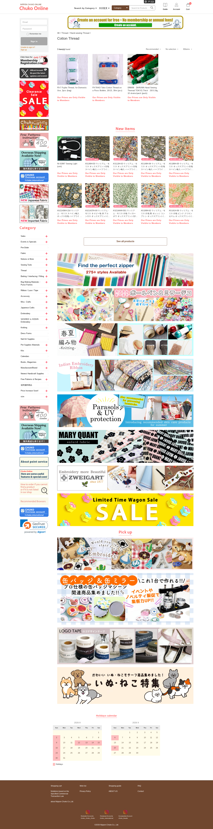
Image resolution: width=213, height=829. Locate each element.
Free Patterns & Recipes (31, 379)
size (22, 396)
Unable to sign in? (28, 47)
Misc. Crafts (26, 302)
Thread (24, 270)
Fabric (23, 253)
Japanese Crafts (27, 308)
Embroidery (25, 313)
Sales (23, 236)
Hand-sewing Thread (79, 33)
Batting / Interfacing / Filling (32, 276)
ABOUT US (113, 791)
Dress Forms (26, 333)
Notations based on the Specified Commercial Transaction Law (60, 793)
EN (152, 2)
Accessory (25, 296)
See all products (125, 241)
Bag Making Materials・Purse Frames (31, 283)
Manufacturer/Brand (29, 368)
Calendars (25, 356)
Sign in (34, 41)
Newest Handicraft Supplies (32, 373)
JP (149, 2)
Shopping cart (56, 786)
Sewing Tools (26, 265)
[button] (34, 526)
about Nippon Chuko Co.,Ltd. (62, 802)
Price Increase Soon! (29, 391)
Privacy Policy (85, 791)
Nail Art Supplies (28, 339)
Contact (141, 791)
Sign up (24, 50)
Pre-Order (25, 247)
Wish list (83, 786)
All (58, 33)
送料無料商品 (26, 385)
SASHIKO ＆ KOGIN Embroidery (29, 320)
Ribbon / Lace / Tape (29, 290)
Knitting (24, 327)
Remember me (35, 34)
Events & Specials (28, 242)
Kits (22, 351)
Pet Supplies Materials (30, 345)
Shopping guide (115, 786)
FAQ (139, 786)
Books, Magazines (28, 362)
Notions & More (27, 259)
